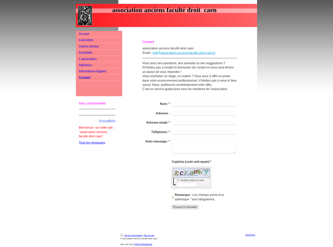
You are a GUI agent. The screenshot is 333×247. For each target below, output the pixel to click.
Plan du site (149, 235)
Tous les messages (92, 142)
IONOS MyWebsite (143, 244)
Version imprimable (133, 235)
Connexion (250, 235)
